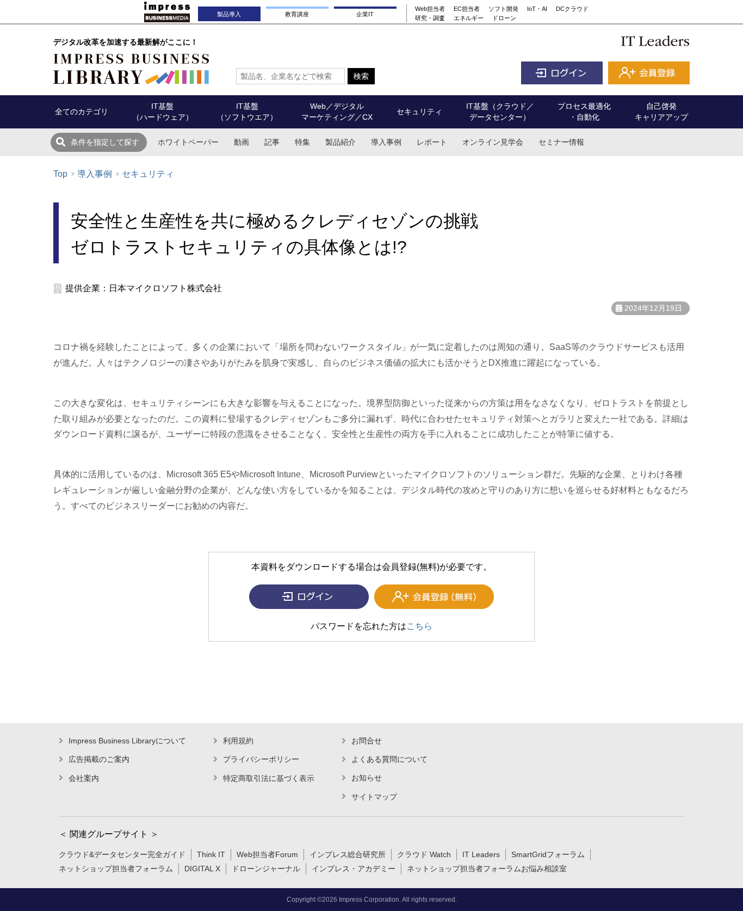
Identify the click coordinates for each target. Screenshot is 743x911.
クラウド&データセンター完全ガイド (122, 854)
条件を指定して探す (105, 142)
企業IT (365, 14)
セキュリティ (148, 173)
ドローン (504, 18)
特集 (302, 142)
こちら (419, 626)
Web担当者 (430, 8)
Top (60, 173)
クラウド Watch (424, 854)
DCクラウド (572, 8)
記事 (272, 142)
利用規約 (238, 740)
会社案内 (84, 778)
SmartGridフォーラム (548, 854)
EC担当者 (467, 8)
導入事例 (386, 142)
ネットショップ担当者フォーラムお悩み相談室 (487, 868)
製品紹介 (340, 142)
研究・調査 (430, 18)
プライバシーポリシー (261, 759)
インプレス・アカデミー (353, 868)
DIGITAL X (202, 868)
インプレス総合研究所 (347, 854)
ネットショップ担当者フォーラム (116, 868)
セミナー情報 (561, 142)
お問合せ (366, 740)
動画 (241, 142)
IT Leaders (481, 854)
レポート (432, 142)
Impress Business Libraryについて (127, 740)
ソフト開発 (503, 8)
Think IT (211, 854)
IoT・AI (537, 8)
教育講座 (297, 14)
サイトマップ (374, 796)
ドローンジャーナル (266, 868)
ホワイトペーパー (188, 142)
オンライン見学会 (492, 142)
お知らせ (366, 777)
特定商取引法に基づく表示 (268, 778)
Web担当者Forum (267, 854)
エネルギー (469, 18)
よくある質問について (389, 759)
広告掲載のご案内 (99, 759)
